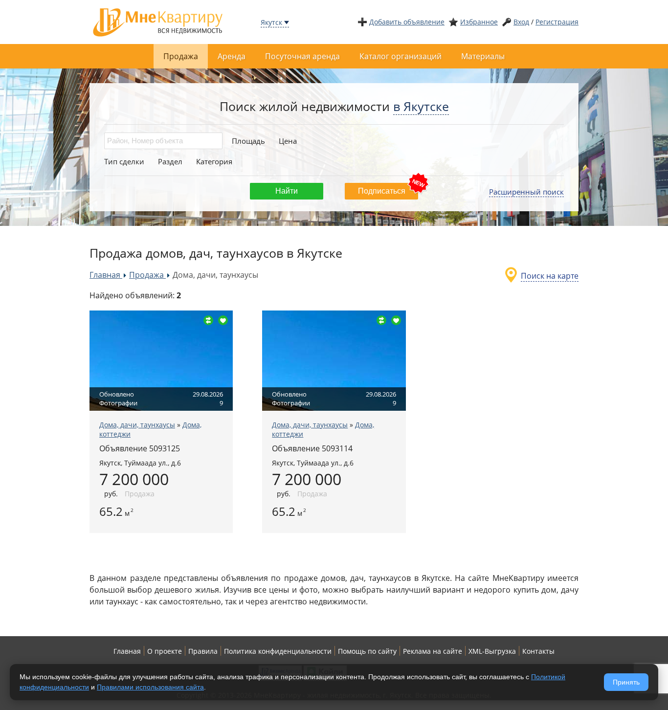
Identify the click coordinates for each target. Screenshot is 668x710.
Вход (521, 21)
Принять (626, 682)
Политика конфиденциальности (278, 651)
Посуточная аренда (302, 56)
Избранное (479, 21)
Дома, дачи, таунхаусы (137, 424)
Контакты (538, 651)
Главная (127, 651)
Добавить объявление (407, 21)
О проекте (164, 651)
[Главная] (157, 21)
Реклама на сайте (432, 651)
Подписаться (381, 191)
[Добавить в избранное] (223, 320)
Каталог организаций (400, 56)
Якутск (271, 22)
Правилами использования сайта (150, 687)
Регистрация (557, 21)
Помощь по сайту (367, 651)
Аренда (231, 56)
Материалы (483, 56)
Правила (203, 651)
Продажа (180, 56)
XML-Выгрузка (492, 651)
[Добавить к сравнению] (208, 320)
